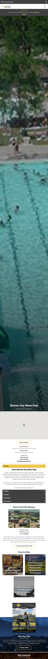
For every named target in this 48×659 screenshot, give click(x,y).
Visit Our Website (24, 442)
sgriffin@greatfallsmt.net (25, 461)
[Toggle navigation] (45, 6)
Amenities (6, 494)
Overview (6, 466)
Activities (6, 491)
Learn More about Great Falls (24, 546)
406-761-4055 (24, 459)
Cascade (26, 533)
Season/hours (7, 501)
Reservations (7, 498)
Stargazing (37, 12)
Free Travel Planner (8, 2)
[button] (24, 424)
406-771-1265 (24, 457)
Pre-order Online (24, 647)
